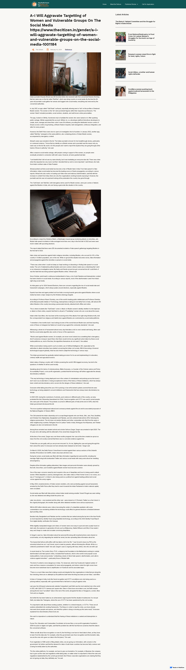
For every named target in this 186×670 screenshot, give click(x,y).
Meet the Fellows (115, 4)
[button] (131, 4)
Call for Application (148, 4)
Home (104, 4)
